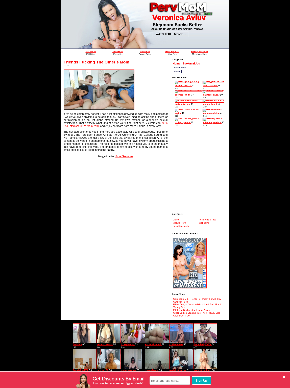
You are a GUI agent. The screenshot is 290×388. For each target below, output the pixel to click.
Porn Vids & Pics (207, 219)
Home (176, 63)
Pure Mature (117, 51)
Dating (176, 219)
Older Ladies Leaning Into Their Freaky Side (196, 312)
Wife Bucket (145, 51)
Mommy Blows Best (199, 51)
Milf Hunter (91, 51)
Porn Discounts (124, 156)
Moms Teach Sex (172, 51)
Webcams (204, 222)
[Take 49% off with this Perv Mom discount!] (145, 47)
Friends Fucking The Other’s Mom (96, 62)
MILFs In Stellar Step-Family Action (191, 310)
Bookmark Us (191, 63)
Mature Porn (179, 222)
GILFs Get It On (181, 315)
